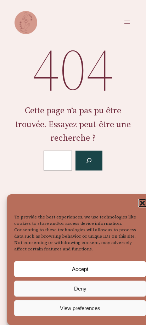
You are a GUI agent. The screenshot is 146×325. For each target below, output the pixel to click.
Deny (80, 289)
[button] (142, 203)
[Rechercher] (88, 160)
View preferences (80, 308)
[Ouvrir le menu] (127, 22)
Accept (80, 269)
